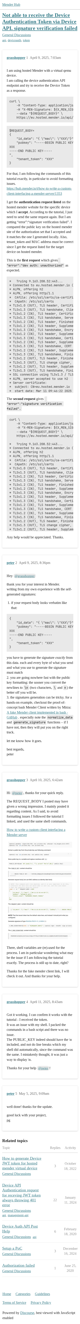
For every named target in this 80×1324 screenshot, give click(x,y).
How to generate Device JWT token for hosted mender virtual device (21, 1163)
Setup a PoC (12, 1248)
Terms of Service (14, 1302)
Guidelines (42, 1294)
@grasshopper (25, 576)
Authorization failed (18, 1265)
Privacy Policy (41, 1302)
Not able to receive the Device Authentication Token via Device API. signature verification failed (39, 21)
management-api (18, 1215)
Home (6, 1294)
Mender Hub (11, 4)
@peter (17, 793)
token (26, 40)
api (4, 40)
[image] (40, 890)
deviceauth (14, 40)
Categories (23, 1294)
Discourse (27, 1313)
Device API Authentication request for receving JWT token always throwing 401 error (21, 1195)
